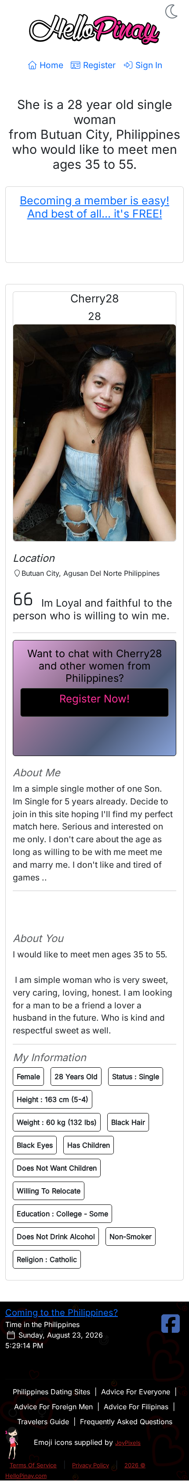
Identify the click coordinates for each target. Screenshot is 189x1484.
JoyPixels (128, 1442)
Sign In (147, 65)
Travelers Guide (43, 1421)
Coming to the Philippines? (61, 1312)
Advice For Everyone (135, 1391)
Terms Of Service (33, 1465)
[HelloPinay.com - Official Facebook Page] (170, 1328)
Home (50, 65)
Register (98, 65)
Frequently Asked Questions (126, 1421)
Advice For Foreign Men (53, 1406)
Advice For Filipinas (136, 1406)
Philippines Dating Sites (51, 1391)
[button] (172, 11)
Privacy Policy (90, 1465)
